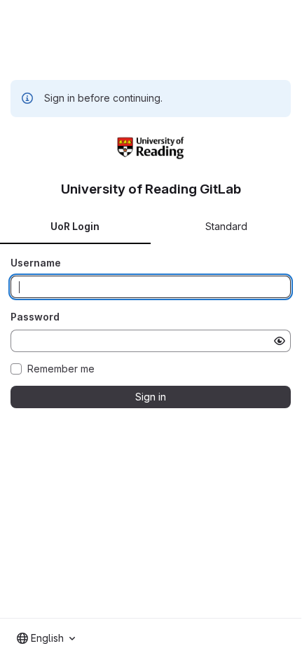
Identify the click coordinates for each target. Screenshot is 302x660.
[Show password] (279, 341)
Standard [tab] (226, 226)
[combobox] (46, 638)
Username (36, 263)
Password (35, 317)
